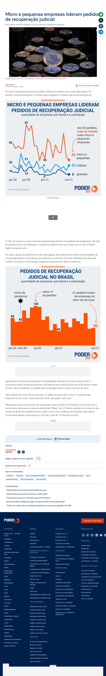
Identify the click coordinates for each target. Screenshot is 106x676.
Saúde (6, 613)
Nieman (6, 596)
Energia (7, 580)
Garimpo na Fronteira (38, 655)
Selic (88, 475)
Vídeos (6, 633)
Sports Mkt (8, 619)
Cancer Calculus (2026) (39, 633)
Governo (7, 539)
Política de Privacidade (64, 592)
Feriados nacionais (62, 555)
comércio (9, 475)
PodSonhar (85, 595)
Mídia (6, 593)
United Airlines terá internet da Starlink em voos (26, 490)
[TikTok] (88, 535)
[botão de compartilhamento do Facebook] (101, 26)
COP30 (32, 588)
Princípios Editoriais (63, 582)
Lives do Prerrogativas (90, 583)
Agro (6, 586)
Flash (6, 623)
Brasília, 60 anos (36, 648)
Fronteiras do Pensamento (40, 569)
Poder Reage (86, 592)
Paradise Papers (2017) (38, 616)
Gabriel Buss (10, 85)
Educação (8, 599)
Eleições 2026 (60, 540)
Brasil (6, 561)
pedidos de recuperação (56, 475)
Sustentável (8, 583)
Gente (6, 606)
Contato (58, 579)
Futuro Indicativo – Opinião (40, 547)
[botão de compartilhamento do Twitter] (101, 20)
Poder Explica (86, 589)
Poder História (10, 646)
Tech (6, 589)
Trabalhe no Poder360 (64, 602)
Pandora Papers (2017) (38, 620)
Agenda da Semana (88, 570)
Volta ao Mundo (87, 599)
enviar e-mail (18, 452)
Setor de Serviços (26, 479)
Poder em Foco (35, 576)
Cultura (7, 603)
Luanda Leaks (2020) (37, 626)
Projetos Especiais (88, 552)
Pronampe (33, 261)
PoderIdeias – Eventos (89, 561)
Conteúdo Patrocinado (38, 560)
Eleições (7, 558)
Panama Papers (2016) (37, 610)
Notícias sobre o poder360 (65, 606)
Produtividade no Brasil (39, 658)
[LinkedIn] (97, 535)
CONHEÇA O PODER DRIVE (92, 521)
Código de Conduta (62, 586)
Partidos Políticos (11, 643)
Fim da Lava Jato (36, 651)
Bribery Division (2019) (38, 623)
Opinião (32, 534)
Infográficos (9, 629)
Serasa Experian (83, 95)
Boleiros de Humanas (89, 574)
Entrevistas (8, 626)
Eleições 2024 (60, 537)
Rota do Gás (34, 579)
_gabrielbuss (23, 452)
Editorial (33, 543)
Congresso (8, 542)
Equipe (57, 576)
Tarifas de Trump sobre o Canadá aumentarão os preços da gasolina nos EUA (38, 505)
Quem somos (60, 572)
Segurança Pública (11, 616)
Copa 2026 (33, 591)
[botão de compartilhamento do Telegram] (101, 32)
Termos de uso (61, 599)
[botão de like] (38, 458)
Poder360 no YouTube (89, 586)
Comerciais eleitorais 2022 (91, 577)
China (6, 567)
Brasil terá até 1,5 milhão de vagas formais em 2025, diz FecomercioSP (35, 502)
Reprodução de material (64, 596)
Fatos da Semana (87, 580)
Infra (6, 576)
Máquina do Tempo (62, 564)
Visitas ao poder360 (62, 609)
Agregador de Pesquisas (65, 547)
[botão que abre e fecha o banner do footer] (6, 665)
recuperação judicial (75, 475)
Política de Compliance (64, 589)
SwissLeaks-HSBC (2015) (38, 606)
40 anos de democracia (38, 641)
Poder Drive (85, 545)
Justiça (6, 545)
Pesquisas (8, 636)
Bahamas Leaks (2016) (37, 613)
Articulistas (34, 540)
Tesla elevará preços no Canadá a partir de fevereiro (28, 498)
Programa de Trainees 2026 (40, 598)
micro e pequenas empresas (35, 475)
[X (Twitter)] (83, 535)
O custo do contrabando (39, 572)
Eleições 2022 (60, 534)
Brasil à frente (36, 645)
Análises (33, 537)
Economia (7, 549)
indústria (19, 475)
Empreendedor (10, 609)
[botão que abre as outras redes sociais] (101, 37)
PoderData (85, 549)
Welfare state (35, 661)
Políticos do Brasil (62, 543)
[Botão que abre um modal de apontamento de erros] (29, 465)
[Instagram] (92, 535)
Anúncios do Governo (12, 639)
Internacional (9, 564)
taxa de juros (41, 479)
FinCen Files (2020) (36, 630)
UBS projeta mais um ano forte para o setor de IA (26, 494)
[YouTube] (101, 535)
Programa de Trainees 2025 (40, 594)
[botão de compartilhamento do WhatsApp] (101, 14)
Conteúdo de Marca (37, 557)
